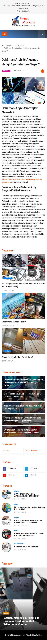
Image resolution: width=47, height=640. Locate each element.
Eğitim (16, 504)
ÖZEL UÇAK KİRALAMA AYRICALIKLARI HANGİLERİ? (26, 495)
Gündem (6, 450)
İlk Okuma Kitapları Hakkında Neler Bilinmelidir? (29, 508)
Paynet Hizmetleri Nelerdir (26, 546)
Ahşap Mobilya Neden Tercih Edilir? (17, 357)
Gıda (6, 316)
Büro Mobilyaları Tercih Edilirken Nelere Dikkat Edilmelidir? (28, 521)
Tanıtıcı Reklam (31, 450)
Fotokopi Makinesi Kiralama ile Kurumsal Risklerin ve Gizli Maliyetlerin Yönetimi (21, 621)
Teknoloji (20, 45)
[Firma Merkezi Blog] (23, 21)
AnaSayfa (8, 45)
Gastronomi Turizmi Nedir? (14, 321)
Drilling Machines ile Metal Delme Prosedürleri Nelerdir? (28, 534)
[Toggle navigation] (4, 34)
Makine (16, 530)
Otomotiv (8, 277)
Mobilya (7, 351)
